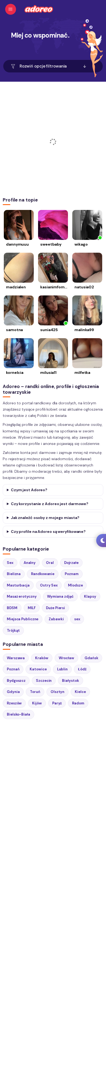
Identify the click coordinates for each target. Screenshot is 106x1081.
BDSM (12, 608)
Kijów (37, 703)
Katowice (38, 669)
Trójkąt (13, 630)
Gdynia (13, 691)
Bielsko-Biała (18, 714)
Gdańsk (91, 658)
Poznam (71, 574)
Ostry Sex (49, 585)
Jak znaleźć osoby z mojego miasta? (45, 517)
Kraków (41, 658)
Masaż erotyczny (22, 596)
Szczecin (44, 680)
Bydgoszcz (16, 680)
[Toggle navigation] (10, 9)
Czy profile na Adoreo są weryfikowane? (48, 531)
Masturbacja (18, 585)
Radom (78, 703)
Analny (30, 562)
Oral (50, 562)
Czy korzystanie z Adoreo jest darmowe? (49, 503)
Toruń (35, 691)
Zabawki (56, 619)
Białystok (70, 680)
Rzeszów (14, 703)
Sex (10, 562)
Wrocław (66, 658)
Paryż (57, 703)
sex (77, 619)
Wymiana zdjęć (60, 596)
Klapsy (90, 596)
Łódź (82, 669)
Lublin (62, 669)
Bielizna (14, 574)
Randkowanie (42, 574)
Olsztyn (57, 691)
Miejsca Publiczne (22, 619)
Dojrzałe (71, 562)
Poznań (13, 669)
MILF (32, 608)
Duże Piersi (55, 608)
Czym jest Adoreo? (29, 489)
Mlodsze (75, 585)
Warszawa (16, 658)
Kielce (80, 691)
